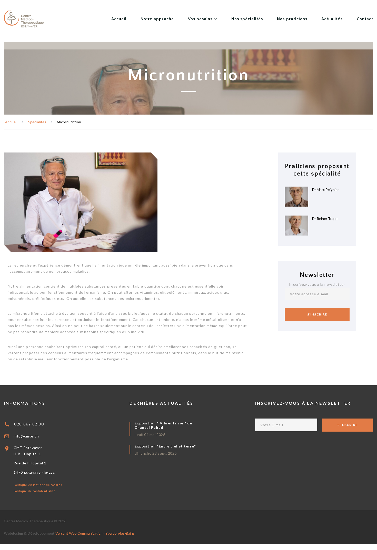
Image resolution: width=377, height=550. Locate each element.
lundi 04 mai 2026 (150, 434)
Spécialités (37, 122)
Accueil (11, 122)
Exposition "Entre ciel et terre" (165, 446)
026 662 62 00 (29, 424)
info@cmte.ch (26, 436)
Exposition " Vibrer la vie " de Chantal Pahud (163, 425)
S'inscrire (317, 314)
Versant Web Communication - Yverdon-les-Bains (95, 533)
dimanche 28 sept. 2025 (156, 453)
